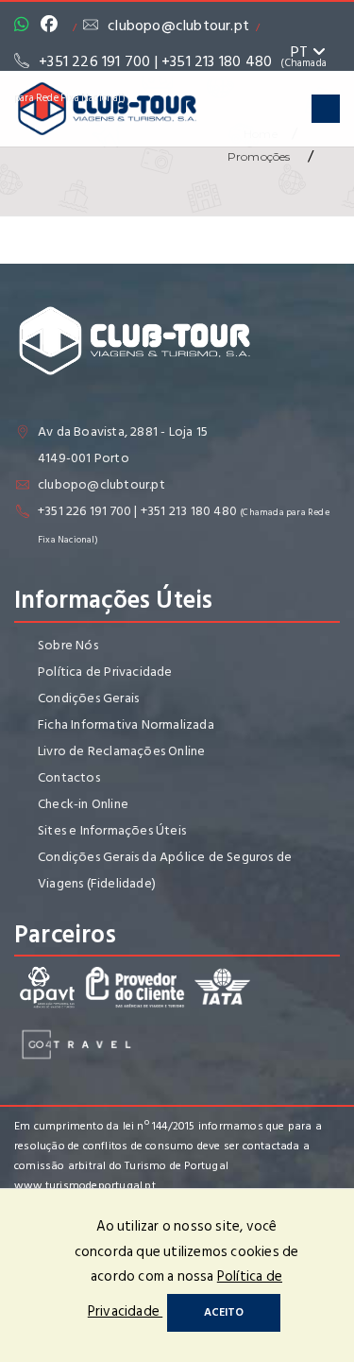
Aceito (224, 1312)
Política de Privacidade (105, 671)
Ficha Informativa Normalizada (126, 724)
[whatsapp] (26, 25)
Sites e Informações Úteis (112, 830)
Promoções (261, 156)
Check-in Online (83, 804)
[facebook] (54, 25)
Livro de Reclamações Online (121, 751)
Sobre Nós (68, 645)
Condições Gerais (88, 698)
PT (301, 52)
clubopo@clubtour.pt (178, 25)
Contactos (69, 777)
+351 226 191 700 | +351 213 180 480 (137, 511)
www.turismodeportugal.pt (85, 1186)
